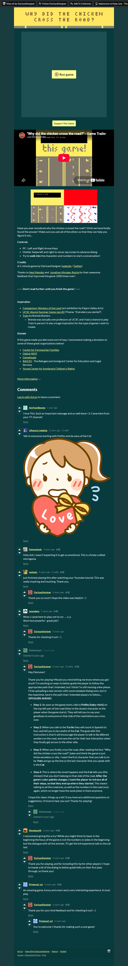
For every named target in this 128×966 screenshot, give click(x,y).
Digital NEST (30, 353)
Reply (25, 422)
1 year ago (52, 407)
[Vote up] (19, 408)
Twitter (77, 266)
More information (27, 378)
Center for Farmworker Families (41, 349)
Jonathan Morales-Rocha (64, 272)
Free (44, 955)
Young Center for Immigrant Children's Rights (49, 368)
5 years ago (46, 611)
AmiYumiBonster (37, 407)
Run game (67, 74)
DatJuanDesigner (42, 592)
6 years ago (48, 650)
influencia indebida (38, 430)
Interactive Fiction (33, 955)
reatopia (33, 572)
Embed (63, 951)
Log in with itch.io (27, 397)
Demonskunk (35, 549)
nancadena (34, 611)
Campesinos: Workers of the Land (42, 308)
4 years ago (44, 572)
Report (55, 951)
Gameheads (29, 357)
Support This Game (64, 123)
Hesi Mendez (36, 272)
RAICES (27, 361)
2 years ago (54, 430)
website (66, 266)
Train (25, 315)
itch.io (20, 951)
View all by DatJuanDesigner (37, 951)
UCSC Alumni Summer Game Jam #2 (43, 311)
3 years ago (48, 549)
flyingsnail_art (36, 884)
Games (20, 955)
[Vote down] (19, 411)
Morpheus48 (35, 830)
